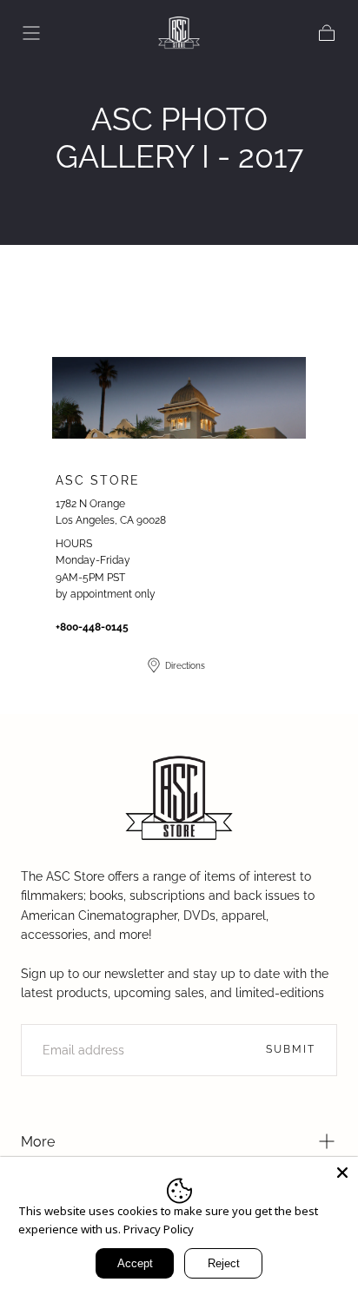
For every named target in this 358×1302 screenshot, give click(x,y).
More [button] (38, 1141)
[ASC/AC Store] (179, 799)
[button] (31, 33)
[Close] (342, 1172)
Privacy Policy (158, 1229)
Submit (290, 1049)
